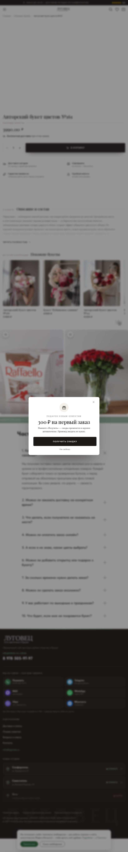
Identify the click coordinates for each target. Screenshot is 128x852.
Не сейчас (65, 449)
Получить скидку (65, 441)
